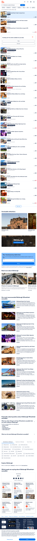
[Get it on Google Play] (11, 522)
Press (24, 525)
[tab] (8, 442)
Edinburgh (13, 465)
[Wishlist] (24, 1)
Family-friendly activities (6, 428)
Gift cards (24, 527)
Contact (17, 521)
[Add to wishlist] (5, 12)
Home (3, 516)
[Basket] (27, 1)
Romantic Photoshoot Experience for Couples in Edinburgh (6, 503)
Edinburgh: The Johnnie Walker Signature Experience (18, 503)
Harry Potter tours (5, 427)
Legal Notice (18, 522)
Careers (24, 522)
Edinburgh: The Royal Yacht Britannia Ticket (6, 484)
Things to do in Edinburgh (13, 516)
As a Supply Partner (30, 521)
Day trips (3, 426)
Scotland (6, 516)
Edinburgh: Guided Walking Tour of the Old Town (18, 484)
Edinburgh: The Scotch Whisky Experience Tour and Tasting (30, 484)
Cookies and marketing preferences (18, 527)
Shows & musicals (5, 425)
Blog (24, 524)
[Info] (15, 10)
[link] (18, 14)
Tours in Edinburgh (22, 516)
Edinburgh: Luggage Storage (29, 503)
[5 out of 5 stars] (6, 485)
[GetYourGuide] (3, 2)
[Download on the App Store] (11, 525)
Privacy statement (29, 267)
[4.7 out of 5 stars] (18, 478)
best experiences (24, 465)
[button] (18, 14)
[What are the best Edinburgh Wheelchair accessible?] (34, 434)
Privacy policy (18, 524)
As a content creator (30, 522)
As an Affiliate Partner (30, 524)
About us (24, 521)
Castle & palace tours (5, 429)
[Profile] (33, 1)
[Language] (31, 2)
